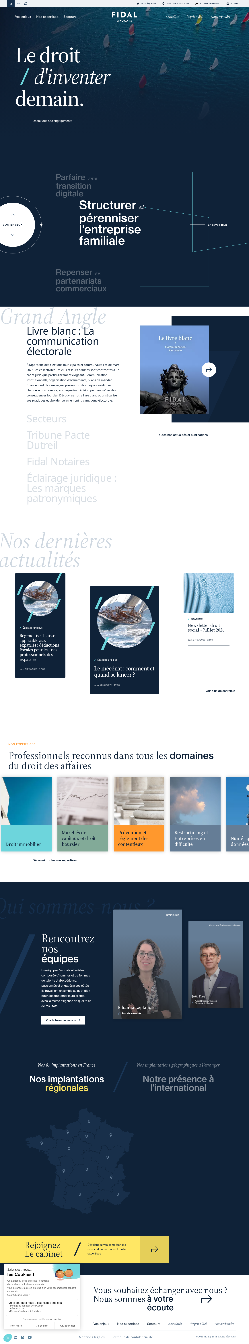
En (18, 3)
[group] (72, 814)
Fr (11, 3)
